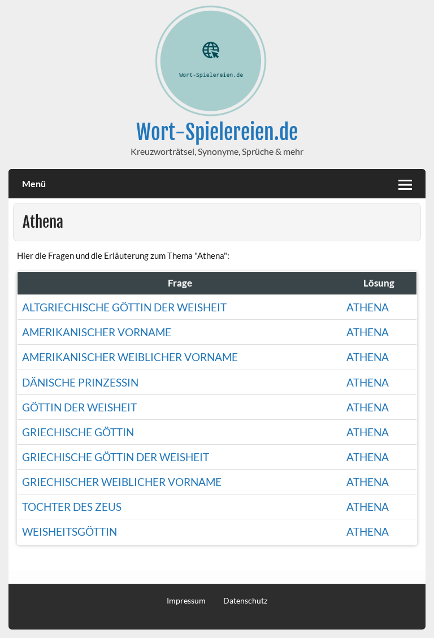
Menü (34, 183)
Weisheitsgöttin (69, 531)
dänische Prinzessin (80, 382)
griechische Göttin (78, 432)
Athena (367, 307)
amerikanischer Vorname (96, 331)
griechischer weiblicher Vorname (122, 481)
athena (367, 506)
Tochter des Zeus (71, 506)
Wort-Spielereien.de (217, 132)
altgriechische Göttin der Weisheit (124, 307)
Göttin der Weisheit (79, 407)
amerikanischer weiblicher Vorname (130, 356)
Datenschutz (245, 601)
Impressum (186, 601)
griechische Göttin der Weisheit (115, 456)
